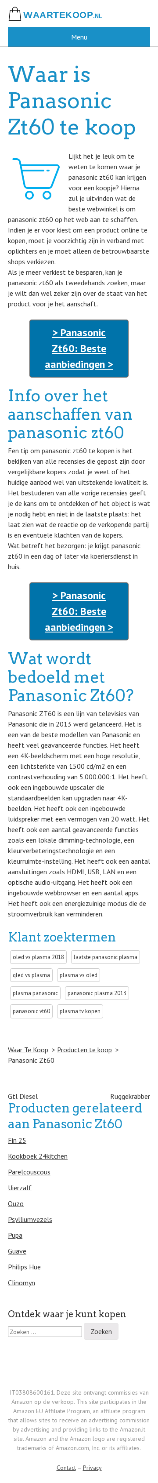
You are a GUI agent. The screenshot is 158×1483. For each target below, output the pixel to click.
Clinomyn (21, 1282)
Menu (79, 37)
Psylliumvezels (30, 1219)
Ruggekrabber (130, 1096)
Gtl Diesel (23, 1096)
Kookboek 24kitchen (38, 1156)
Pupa (15, 1235)
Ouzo (16, 1203)
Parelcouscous (29, 1171)
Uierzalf (20, 1187)
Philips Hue (24, 1266)
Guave (17, 1251)
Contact (66, 1468)
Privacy (92, 1468)
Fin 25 (17, 1140)
